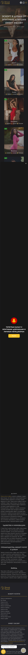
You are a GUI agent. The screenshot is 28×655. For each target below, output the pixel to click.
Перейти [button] (14, 336)
